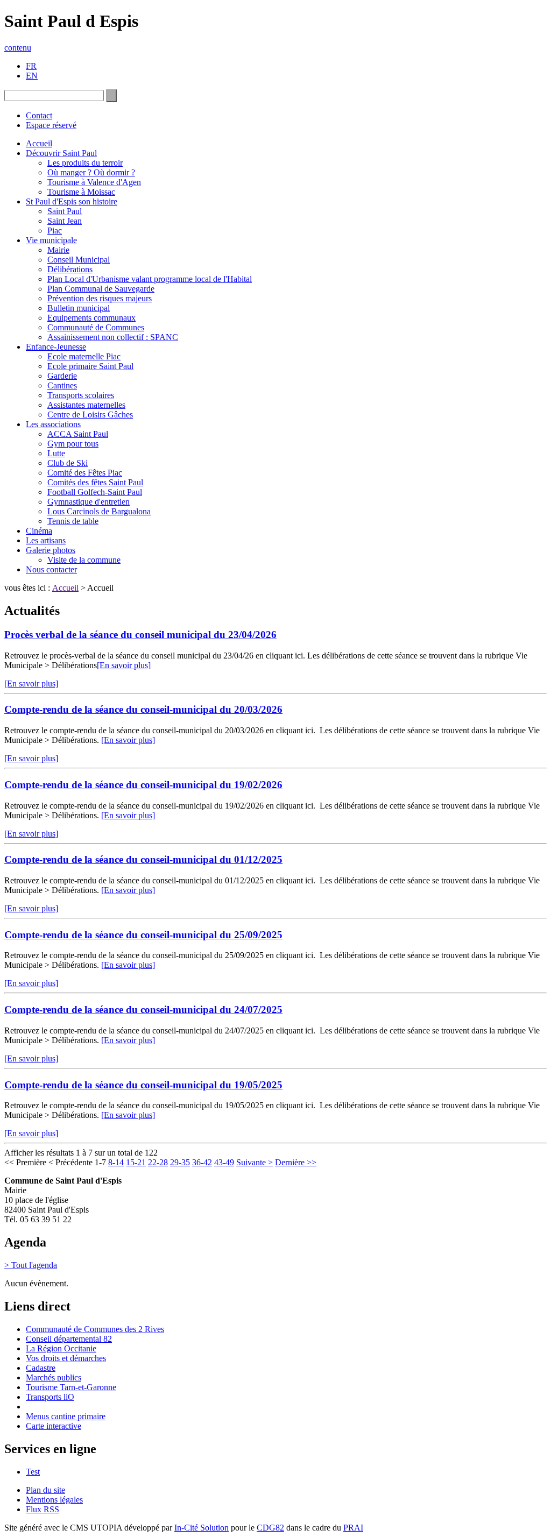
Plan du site (45, 1489)
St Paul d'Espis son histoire (71, 201)
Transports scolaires (80, 395)
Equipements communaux (91, 317)
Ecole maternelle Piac (84, 356)
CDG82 (270, 1527)
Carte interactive (53, 1425)
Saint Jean (64, 220)
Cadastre (40, 1367)
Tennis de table (72, 521)
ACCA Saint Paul (77, 433)
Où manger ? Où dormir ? (91, 172)
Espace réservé (51, 125)
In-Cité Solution (201, 1527)
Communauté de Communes (95, 327)
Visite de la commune (84, 559)
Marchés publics (53, 1377)
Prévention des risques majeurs (99, 298)
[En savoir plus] (124, 665)
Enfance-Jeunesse (56, 346)
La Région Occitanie (61, 1348)
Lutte (56, 453)
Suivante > (254, 1162)
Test (33, 1471)
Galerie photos (50, 550)
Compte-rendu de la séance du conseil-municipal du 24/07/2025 (143, 1009)
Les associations (53, 424)
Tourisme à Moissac (81, 191)
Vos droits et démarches (66, 1358)
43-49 (224, 1162)
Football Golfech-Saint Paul (94, 492)
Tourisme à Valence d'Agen (94, 182)
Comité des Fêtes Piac (84, 472)
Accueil (39, 143)
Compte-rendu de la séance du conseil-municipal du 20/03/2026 (143, 709)
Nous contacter (51, 569)
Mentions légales (54, 1499)
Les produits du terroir (85, 162)
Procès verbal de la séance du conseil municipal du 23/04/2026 (140, 634)
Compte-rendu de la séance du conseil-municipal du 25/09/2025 (143, 934)
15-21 (136, 1162)
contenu (17, 47)
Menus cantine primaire (65, 1416)
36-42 (202, 1162)
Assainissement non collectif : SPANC (112, 337)
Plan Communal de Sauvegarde (100, 288)
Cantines (62, 385)
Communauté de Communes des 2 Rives (95, 1329)
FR (31, 65)
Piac (54, 230)
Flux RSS (42, 1509)
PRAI (353, 1527)
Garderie (62, 375)
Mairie (58, 249)
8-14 (116, 1162)
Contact (39, 115)
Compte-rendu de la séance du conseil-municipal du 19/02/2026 (143, 784)
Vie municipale (51, 240)
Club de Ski (67, 463)
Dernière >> (295, 1162)
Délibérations (70, 269)
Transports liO (50, 1396)
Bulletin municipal (78, 308)
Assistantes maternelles (86, 404)
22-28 (158, 1162)
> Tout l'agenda (30, 1265)
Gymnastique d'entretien (88, 501)
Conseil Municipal (78, 259)
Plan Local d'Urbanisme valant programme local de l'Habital (149, 279)
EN (32, 75)
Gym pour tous (72, 443)
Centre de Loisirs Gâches (90, 414)
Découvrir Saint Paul (61, 153)
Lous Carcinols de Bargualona (99, 511)
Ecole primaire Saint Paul (90, 366)
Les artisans (46, 540)
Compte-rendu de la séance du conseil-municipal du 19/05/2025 (143, 1084)
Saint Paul (64, 211)
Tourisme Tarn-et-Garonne (71, 1387)
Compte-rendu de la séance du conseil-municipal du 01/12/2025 (143, 859)
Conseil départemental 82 (69, 1338)
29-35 (180, 1162)
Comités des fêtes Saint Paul (95, 482)
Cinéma (39, 530)
